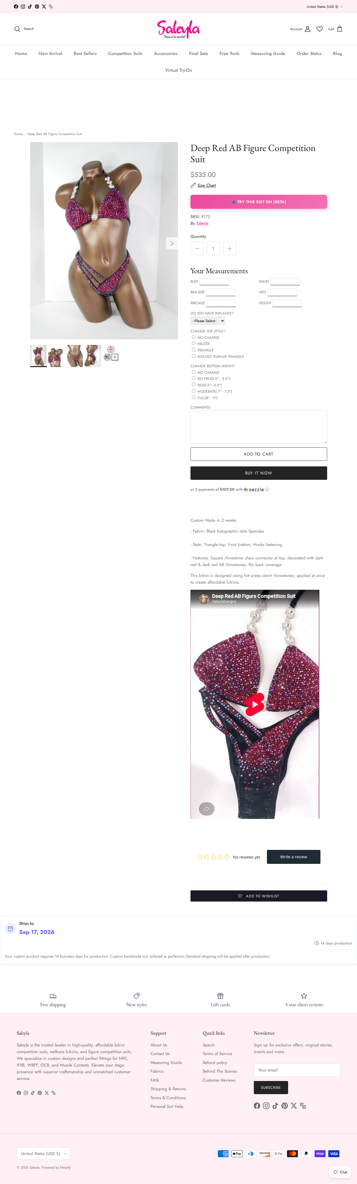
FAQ (155, 1080)
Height (265, 303)
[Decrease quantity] (197, 248)
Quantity (198, 236)
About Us (159, 1045)
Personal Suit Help (167, 1106)
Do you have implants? (211, 313)
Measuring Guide (268, 53)
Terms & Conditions (168, 1098)
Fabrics (157, 1071)
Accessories (166, 53)
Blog (337, 53)
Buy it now (258, 473)
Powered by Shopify (56, 1167)
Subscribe (271, 1087)
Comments (200, 407)
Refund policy (215, 1063)
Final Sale (198, 53)
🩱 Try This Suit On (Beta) (258, 202)
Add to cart (258, 454)
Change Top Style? (207, 331)
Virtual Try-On (178, 70)
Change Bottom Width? (212, 366)
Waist (264, 281)
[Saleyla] (178, 29)
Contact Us (160, 1054)
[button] (258, 489)
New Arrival (50, 53)
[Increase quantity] (229, 248)
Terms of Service (217, 1054)
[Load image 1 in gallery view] (104, 240)
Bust (194, 281)
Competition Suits (125, 53)
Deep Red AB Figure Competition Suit (55, 133)
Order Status (309, 53)
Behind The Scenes (220, 1071)
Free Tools (229, 53)
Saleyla (202, 223)
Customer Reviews (219, 1080)
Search (209, 1045)
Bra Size (197, 292)
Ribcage (197, 303)
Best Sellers (85, 53)
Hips (262, 292)
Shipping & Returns (168, 1089)
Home (21, 53)
